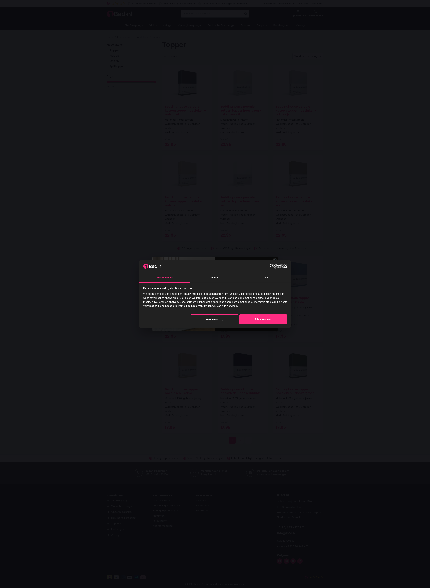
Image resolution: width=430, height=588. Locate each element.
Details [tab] (215, 277)
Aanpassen (212, 319)
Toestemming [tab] (165, 277)
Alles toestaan (263, 319)
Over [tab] (265, 277)
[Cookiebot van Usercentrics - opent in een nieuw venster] (272, 266)
